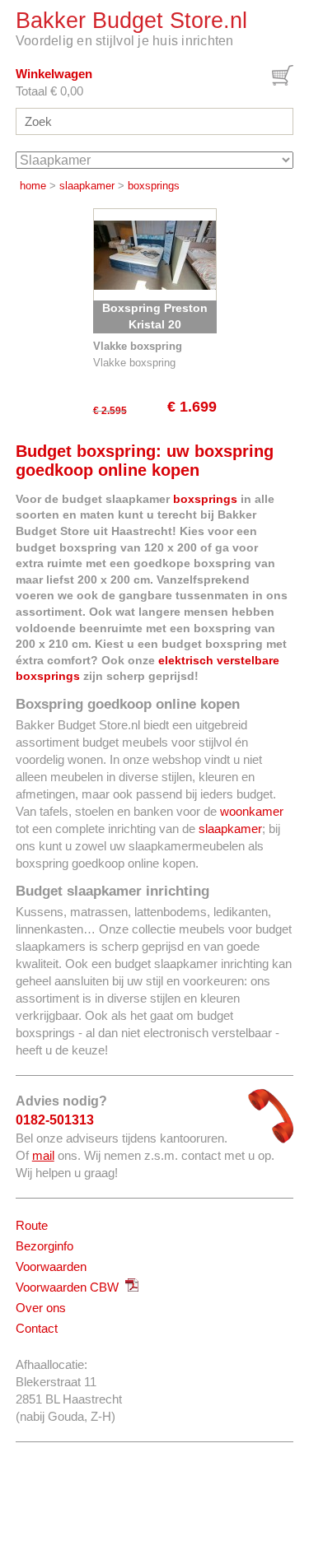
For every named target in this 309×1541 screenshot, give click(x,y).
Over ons (41, 1308)
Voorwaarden (51, 1266)
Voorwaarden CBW (70, 1287)
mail (43, 1155)
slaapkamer (87, 185)
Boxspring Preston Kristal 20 (155, 316)
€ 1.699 (192, 406)
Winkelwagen (54, 74)
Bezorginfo (44, 1246)
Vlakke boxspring (134, 362)
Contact (37, 1328)
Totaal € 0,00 (49, 91)
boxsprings (154, 185)
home (33, 185)
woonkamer (251, 811)
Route (32, 1225)
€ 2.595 (110, 411)
